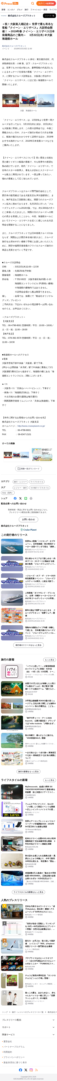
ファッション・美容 (38, 10)
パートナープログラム (13, 1047)
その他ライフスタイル (39, 488)
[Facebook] (15, 498)
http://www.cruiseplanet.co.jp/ (31, 426)
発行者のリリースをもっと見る (28, 645)
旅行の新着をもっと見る (28, 771)
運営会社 (7, 1041)
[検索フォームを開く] (32, 3)
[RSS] (36, 1070)
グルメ (20, 10)
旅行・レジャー (20, 482)
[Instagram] (31, 1070)
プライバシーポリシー (13, 1057)
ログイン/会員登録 (46, 3)
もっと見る (49, 660)
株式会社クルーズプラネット (14, 46)
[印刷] (31, 498)
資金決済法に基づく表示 (14, 1062)
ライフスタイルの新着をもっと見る (28, 892)
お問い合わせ (28, 519)
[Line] (25, 498)
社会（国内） (7, 493)
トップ (5, 1012)
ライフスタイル (36, 482)
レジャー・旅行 (20, 488)
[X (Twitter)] (20, 498)
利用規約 (7, 1052)
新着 (3, 10)
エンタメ (11, 10)
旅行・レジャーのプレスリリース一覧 (27, 1012)
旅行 (26, 10)
